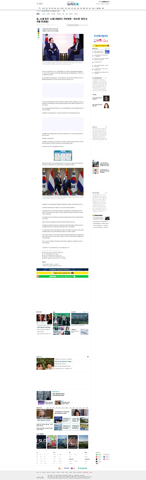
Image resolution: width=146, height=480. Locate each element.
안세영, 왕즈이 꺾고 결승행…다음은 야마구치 (44, 325)
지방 (72, 8)
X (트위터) (99, 459)
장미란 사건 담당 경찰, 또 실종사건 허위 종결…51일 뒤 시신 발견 (44, 429)
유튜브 (99, 456)
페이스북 (107, 456)
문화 (75, 8)
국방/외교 (59, 14)
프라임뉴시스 (102, 3)
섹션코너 (54, 461)
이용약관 (70, 472)
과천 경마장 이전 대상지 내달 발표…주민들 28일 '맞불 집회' (75, 427)
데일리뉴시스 (60, 461)
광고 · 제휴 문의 (43, 472)
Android (86, 461)
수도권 (69, 8)
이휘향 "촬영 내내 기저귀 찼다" (60, 364)
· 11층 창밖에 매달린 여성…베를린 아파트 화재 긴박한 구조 (101, 223)
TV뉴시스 (93, 8)
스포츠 (78, 8)
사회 (65, 8)
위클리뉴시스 (107, 3)
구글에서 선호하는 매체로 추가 (74, 25)
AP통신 (86, 454)
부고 (57, 463)
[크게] (87, 25)
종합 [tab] (109, 48)
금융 (55, 8)
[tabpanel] (79, 320)
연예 (81, 8)
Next (72, 402)
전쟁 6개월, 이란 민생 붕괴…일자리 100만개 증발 (66, 404)
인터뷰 (54, 459)
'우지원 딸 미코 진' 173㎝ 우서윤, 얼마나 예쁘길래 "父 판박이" (62, 412)
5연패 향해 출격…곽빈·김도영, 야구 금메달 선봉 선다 (66, 420)
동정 (60, 463)
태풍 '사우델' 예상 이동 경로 (75, 331)
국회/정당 (53, 14)
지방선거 (76, 14)
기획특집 (59, 459)
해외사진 (75, 454)
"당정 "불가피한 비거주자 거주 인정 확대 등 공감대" (58, 394)
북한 (63, 14)
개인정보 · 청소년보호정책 (77, 472)
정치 (47, 8)
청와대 (48, 14)
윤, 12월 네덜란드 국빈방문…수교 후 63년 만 (51, 264)
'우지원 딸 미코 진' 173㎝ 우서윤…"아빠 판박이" (63, 359)
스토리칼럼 (60, 454)
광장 (87, 8)
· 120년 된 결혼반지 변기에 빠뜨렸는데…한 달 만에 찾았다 (101, 221)
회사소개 (37, 472)
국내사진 (70, 454)
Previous (37, 402)
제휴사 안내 (48, 472)
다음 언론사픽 (107, 454)
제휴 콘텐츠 (98, 8)
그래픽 (70, 456)
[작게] (86, 25)
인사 (54, 463)
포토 (90, 8)
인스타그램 (107, 459)
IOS (85, 463)
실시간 (43, 8)
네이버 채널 (99, 454)
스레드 (99, 461)
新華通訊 (86, 456)
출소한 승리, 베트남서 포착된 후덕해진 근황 (62, 366)
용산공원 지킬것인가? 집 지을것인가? (78, 325)
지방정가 (71, 14)
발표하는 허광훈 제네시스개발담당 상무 (43, 329)
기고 (59, 456)
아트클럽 (54, 456)
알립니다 (91, 472)
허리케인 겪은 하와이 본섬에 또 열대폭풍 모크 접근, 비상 (48, 11)
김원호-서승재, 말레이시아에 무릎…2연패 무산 (44, 333)
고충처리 (62, 472)
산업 (58, 8)
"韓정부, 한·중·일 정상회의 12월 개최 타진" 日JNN (52, 265)
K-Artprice (98, 3)
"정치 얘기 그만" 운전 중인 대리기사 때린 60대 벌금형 (66, 427)
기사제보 (66, 472)
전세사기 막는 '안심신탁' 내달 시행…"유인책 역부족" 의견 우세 (44, 425)
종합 (47, 407)
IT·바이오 (62, 8)
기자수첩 (94, 94)
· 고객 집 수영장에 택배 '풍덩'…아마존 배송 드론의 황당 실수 (101, 227)
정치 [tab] (106, 48)
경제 (52, 8)
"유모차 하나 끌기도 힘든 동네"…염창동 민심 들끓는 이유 (75, 420)
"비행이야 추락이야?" (40, 331)
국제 (49, 8)
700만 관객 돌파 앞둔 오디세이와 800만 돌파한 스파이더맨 (44, 327)
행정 (67, 14)
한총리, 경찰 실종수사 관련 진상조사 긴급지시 (49, 404)
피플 (93, 160)
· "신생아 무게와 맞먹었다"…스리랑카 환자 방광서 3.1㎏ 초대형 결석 (101, 225)
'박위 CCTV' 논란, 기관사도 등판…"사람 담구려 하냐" (63, 361)
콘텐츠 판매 (53, 472)
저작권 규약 (58, 472)
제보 (103, 8)
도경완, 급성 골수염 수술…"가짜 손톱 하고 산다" (63, 368)
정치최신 (43, 14)
